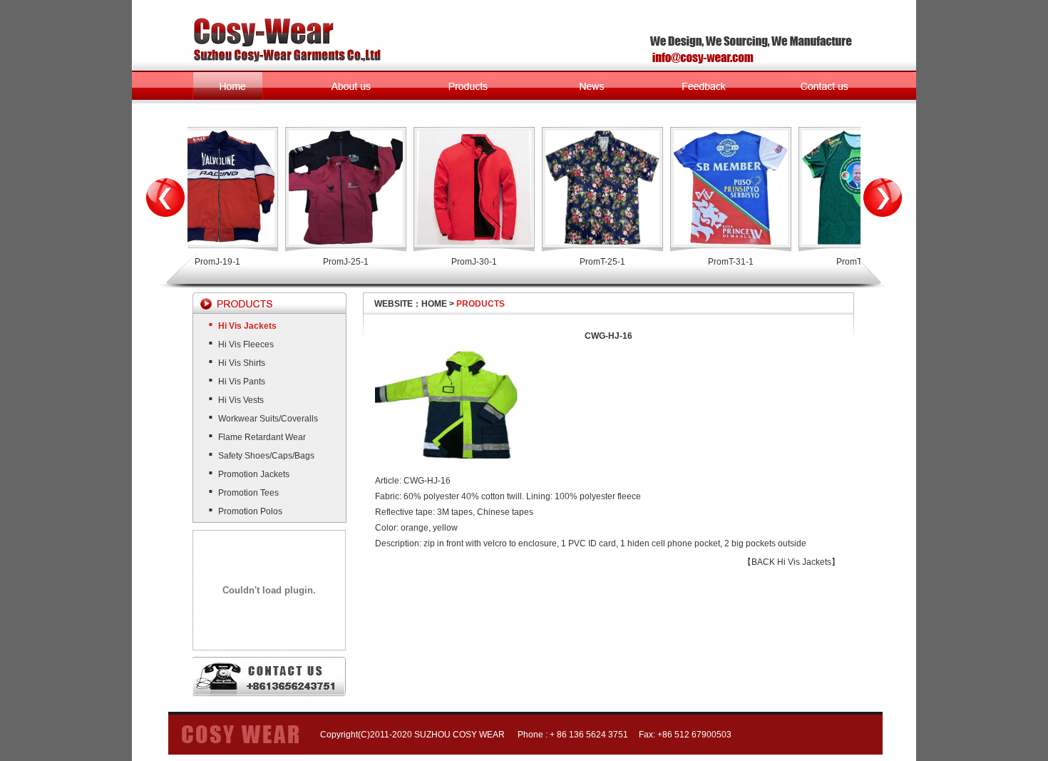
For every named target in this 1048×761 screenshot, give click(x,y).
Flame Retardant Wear (262, 437)
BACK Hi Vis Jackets (791, 562)
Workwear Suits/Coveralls (268, 419)
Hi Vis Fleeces (246, 344)
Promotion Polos (250, 511)
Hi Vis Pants (241, 382)
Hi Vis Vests (241, 400)
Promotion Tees (248, 493)
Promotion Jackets (253, 474)
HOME (434, 304)
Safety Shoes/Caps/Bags (266, 456)
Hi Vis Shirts (241, 363)
